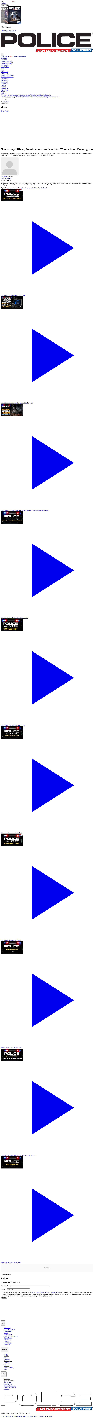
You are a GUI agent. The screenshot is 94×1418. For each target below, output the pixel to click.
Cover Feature (8, 1)
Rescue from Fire (10, 188)
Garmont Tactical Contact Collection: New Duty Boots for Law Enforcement (26, 510)
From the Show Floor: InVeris (12, 1048)
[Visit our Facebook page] (2, 1279)
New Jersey (18, 188)
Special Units (4, 78)
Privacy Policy (5, 1416)
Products (36, 95)
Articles (17, 1)
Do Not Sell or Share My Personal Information (38, 1416)
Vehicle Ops (4, 88)
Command (4, 58)
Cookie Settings (11, 97)
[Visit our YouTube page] (7, 1279)
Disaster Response (6, 61)
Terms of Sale (21, 1416)
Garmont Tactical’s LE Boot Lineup (14, 725)
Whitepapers (21, 95)
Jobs (49, 95)
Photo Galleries (43, 95)
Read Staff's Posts (6, 178)
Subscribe (3, 30)
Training (3, 85)
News (13, 1)
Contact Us (19, 97)
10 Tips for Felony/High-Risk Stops (14, 295)
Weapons (3, 91)
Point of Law (4, 72)
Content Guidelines (36, 97)
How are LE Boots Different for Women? (16, 618)
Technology (4, 82)
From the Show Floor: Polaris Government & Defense (20, 1155)
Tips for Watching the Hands (12, 940)
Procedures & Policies (7, 75)
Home (2, 111)
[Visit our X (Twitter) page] (3, 1279)
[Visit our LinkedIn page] (5, 1279)
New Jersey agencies (28, 188)
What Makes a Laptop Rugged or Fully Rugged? (18, 403)
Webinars (26, 1)
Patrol (2, 68)
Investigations (5, 65)
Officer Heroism (38, 188)
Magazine (15, 95)
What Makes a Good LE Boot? (13, 833)
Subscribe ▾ (4, 5)
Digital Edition (11, 30)
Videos (22, 1)
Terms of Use (13, 1416)
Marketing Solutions (48, 97)
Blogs (10, 95)
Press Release (27, 97)
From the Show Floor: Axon (12, 1262)
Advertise (3, 97)
